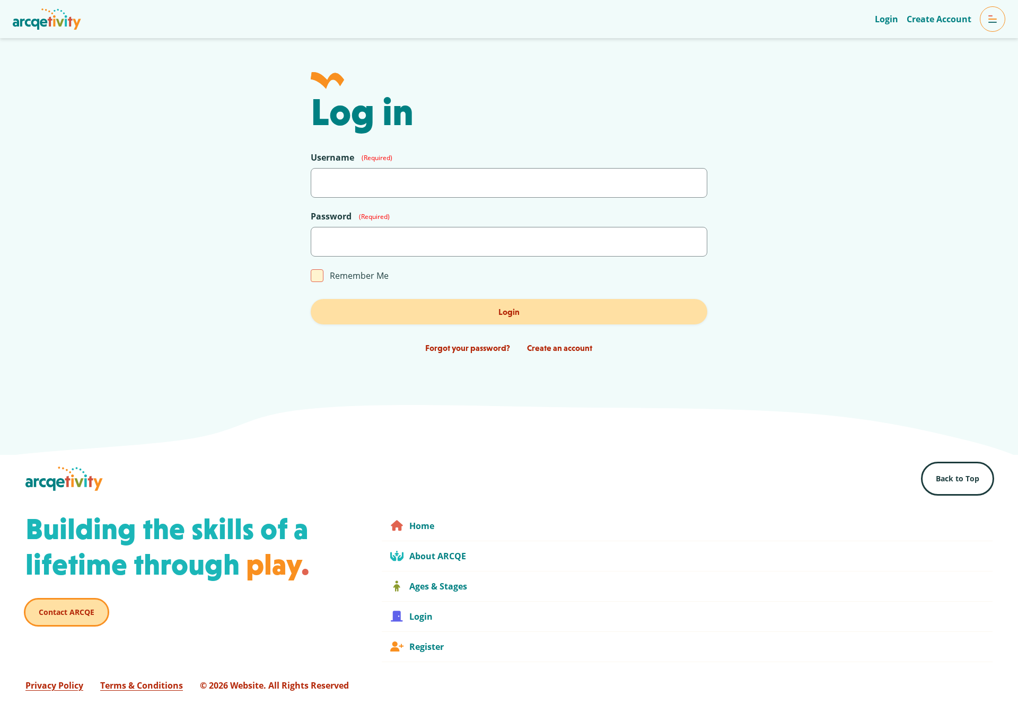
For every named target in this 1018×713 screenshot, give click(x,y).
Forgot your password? (467, 348)
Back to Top (957, 478)
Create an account (559, 348)
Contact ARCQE (66, 612)
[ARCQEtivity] (47, 19)
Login (509, 311)
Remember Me (359, 275)
